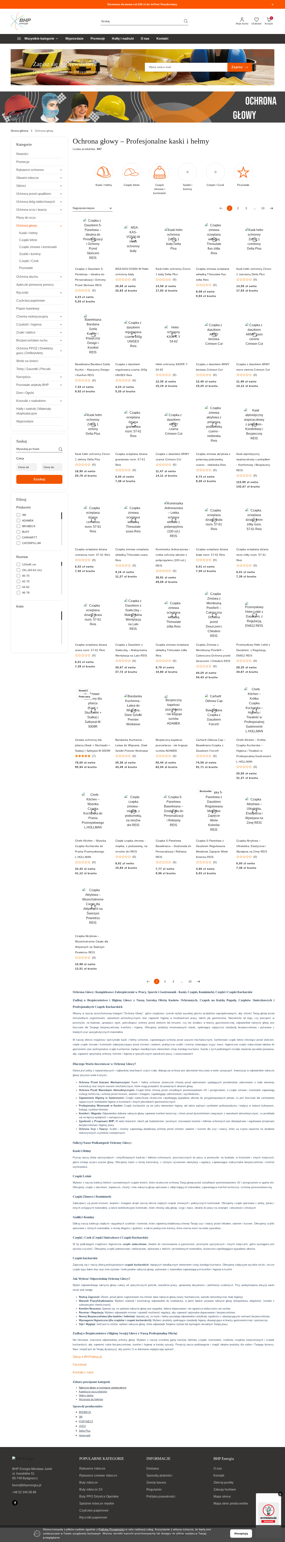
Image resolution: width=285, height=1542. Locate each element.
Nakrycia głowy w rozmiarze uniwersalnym (102, 1387)
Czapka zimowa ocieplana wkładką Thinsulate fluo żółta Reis (212, 274)
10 (262, 208)
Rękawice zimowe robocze (98, 1475)
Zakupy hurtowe (224, 1489)
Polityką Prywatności (111, 1529)
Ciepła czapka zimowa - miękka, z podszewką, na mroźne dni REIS (131, 846)
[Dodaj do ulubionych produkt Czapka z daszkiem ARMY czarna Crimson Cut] (187, 405)
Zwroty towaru (156, 1482)
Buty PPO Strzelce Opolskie (99, 1496)
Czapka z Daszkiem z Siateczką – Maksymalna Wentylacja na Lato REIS (131, 650)
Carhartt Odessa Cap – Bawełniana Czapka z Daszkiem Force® (211, 745)
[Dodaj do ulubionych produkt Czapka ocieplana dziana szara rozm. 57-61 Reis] (106, 596)
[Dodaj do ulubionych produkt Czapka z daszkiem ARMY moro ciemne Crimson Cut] (267, 315)
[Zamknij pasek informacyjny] (272, 4)
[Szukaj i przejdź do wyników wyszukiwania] (185, 21)
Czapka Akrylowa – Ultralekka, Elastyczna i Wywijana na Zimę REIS (251, 846)
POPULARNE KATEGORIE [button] (101, 1458)
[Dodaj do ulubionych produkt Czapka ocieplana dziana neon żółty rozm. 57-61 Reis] (267, 500)
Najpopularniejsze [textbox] (84, 208)
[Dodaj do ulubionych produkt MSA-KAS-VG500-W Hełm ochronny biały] (146, 220)
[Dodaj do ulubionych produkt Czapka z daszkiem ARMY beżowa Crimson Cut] (227, 315)
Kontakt (218, 1475)
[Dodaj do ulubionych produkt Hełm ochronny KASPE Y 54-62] (187, 315)
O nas (217, 1468)
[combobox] (93, 208)
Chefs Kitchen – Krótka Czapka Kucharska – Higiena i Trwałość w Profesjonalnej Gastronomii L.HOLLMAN (253, 750)
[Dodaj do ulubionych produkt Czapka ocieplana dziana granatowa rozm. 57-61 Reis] (146, 405)
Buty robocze (88, 1482)
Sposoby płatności (159, 1475)
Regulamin (154, 1489)
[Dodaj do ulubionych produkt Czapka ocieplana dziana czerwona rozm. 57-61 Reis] (106, 500)
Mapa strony (222, 1496)
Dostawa (152, 1468)
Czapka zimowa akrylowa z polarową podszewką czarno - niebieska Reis (213, 459)
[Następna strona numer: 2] (271, 208)
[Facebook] (15, 1502)
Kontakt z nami (83, 1372)
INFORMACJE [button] (158, 1458)
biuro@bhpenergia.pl (26, 1485)
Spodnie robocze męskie (96, 1503)
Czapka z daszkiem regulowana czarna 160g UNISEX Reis (131, 370)
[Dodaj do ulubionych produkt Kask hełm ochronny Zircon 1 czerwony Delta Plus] (267, 220)
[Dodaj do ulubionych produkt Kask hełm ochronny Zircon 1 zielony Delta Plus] (106, 405)
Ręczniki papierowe (93, 1517)
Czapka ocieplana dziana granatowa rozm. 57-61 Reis (131, 459)
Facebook (80, 1364)
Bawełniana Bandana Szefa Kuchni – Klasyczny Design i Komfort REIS (92, 370)
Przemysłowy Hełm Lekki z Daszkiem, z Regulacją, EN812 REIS (253, 650)
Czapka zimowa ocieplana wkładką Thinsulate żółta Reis (172, 650)
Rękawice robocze (92, 1468)
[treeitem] (39, 154)
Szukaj (39, 479)
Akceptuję (241, 1533)
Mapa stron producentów (230, 1503)
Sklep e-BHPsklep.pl (87, 1356)
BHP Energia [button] (223, 1458)
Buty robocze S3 (90, 1489)
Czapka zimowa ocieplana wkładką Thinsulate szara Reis (132, 555)
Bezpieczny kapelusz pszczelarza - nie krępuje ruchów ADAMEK (172, 745)
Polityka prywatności (160, 1496)
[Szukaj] (60, 450)
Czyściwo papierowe (94, 1510)
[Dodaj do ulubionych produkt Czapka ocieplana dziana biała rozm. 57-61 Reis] (227, 500)
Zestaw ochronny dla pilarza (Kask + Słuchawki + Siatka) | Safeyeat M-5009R (92, 745)
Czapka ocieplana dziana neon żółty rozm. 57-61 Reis (252, 555)
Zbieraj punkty (223, 1482)
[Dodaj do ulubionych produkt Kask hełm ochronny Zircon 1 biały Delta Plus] (187, 220)
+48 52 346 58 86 (24, 1492)
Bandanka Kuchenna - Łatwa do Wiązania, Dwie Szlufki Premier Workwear (131, 745)
